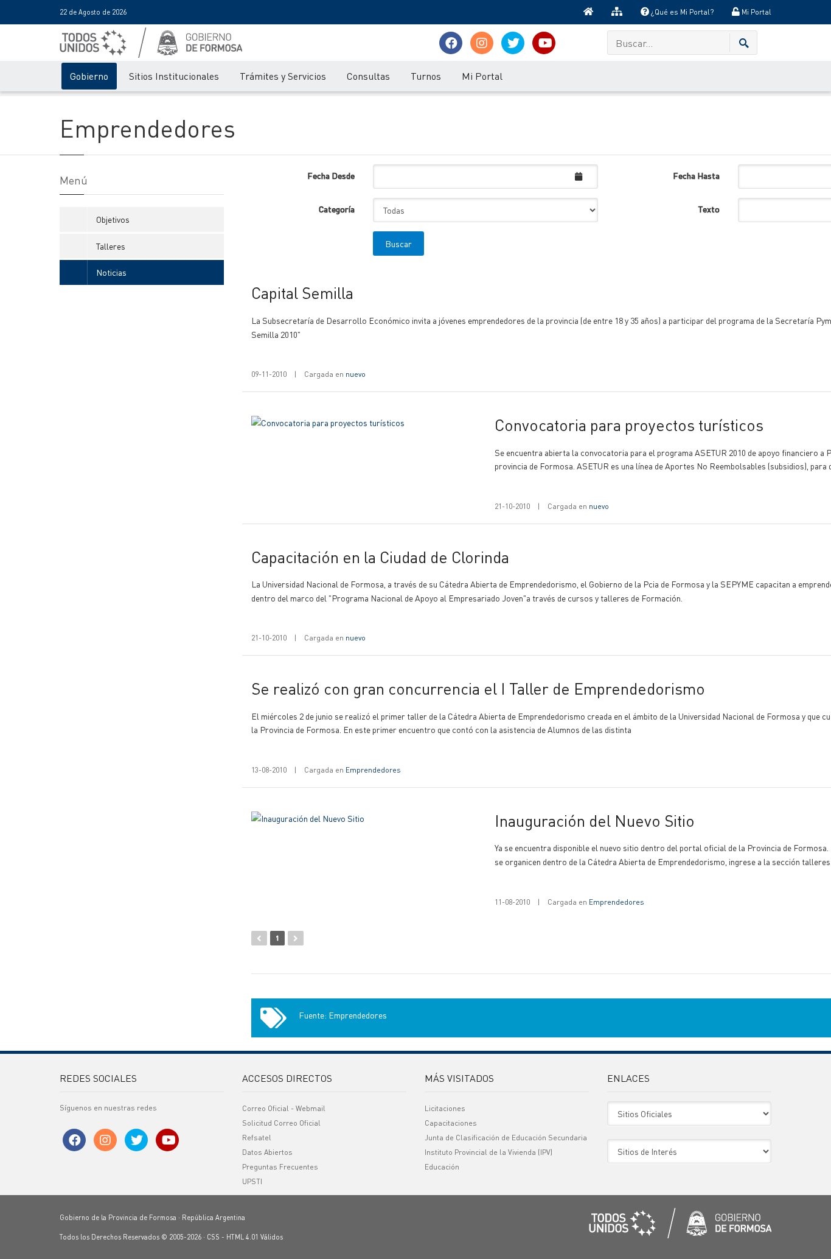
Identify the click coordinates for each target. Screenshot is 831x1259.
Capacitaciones (451, 1122)
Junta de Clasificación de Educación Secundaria (506, 1137)
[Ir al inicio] (588, 12)
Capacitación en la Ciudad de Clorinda (380, 557)
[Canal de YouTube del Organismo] (543, 43)
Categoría (337, 208)
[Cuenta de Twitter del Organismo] (512, 43)
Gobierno (89, 75)
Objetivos (113, 219)
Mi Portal (755, 11)
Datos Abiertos (267, 1152)
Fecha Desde (331, 175)
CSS (213, 1237)
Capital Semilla (302, 292)
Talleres (110, 245)
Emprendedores (373, 769)
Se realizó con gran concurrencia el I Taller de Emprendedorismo (478, 688)
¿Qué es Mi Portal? (681, 11)
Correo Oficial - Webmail (283, 1108)
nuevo (356, 374)
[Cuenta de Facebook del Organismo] (450, 43)
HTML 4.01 (242, 1237)
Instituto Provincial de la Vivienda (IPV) (488, 1152)
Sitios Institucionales (174, 75)
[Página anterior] (259, 938)
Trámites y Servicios (283, 75)
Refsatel (256, 1137)
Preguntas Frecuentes (280, 1166)
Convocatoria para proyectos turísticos (629, 425)
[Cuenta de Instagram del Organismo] (481, 43)
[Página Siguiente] (296, 938)
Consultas (368, 75)
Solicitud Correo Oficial (281, 1122)
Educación (442, 1166)
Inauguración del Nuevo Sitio (595, 820)
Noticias (111, 272)
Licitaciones (445, 1108)
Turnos (426, 75)
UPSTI (252, 1181)
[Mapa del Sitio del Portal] (616, 12)
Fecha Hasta (696, 175)
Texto (709, 208)
